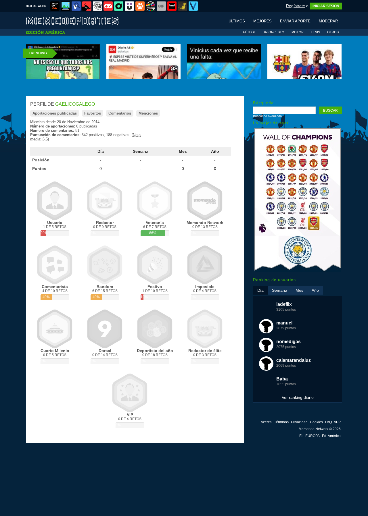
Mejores (262, 21)
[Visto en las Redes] (76, 6)
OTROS (333, 32)
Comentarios (119, 113)
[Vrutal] (108, 6)
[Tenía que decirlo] (172, 6)
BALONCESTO (273, 32)
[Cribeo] (118, 6)
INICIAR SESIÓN (326, 6)
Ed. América (331, 436)
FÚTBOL (249, 32)
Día (100, 151)
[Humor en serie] (129, 6)
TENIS (315, 32)
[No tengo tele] (150, 6)
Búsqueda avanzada (267, 116)
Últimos (237, 21)
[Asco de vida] (55, 6)
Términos (281, 422)
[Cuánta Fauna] (140, 6)
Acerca (266, 422)
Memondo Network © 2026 (320, 429)
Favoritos (92, 113)
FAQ (328, 422)
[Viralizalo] (193, 6)
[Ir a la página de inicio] (77, 21)
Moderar (328, 21)
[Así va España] (86, 6)
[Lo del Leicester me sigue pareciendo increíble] (297, 270)
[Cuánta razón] (65, 6)
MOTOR (298, 32)
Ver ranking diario (298, 397)
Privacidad (299, 422)
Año (215, 151)
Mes (183, 151)
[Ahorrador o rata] (182, 6)
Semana (140, 151)
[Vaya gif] (161, 6)
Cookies (316, 422)
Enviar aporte (295, 21)
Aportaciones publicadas (54, 113)
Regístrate (295, 5)
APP (337, 422)
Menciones (148, 113)
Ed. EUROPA (309, 436)
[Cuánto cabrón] (97, 6)
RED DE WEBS (36, 5)
